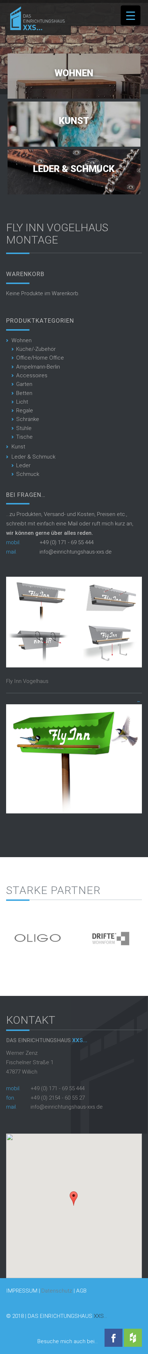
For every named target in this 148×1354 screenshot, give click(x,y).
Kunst (74, 120)
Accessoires (31, 375)
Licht (22, 402)
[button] (73, 1198)
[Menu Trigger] (130, 15)
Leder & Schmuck (74, 168)
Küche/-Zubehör (36, 349)
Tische (24, 437)
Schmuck (27, 474)
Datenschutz (56, 1291)
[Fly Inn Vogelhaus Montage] (74, 665)
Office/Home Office (40, 357)
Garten (24, 384)
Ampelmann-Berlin (38, 367)
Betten (24, 393)
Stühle (24, 428)
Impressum (21, 1291)
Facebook (113, 1338)
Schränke (27, 419)
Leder (23, 465)
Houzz (133, 1338)
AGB (81, 1291)
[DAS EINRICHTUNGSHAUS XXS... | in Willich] (35, 28)
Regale (24, 410)
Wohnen (74, 73)
